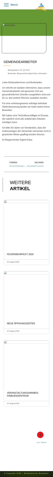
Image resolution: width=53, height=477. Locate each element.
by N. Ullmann (41, 442)
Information (42, 73)
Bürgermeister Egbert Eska (27, 73)
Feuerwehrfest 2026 (20, 254)
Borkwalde (12, 73)
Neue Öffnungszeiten (21, 323)
